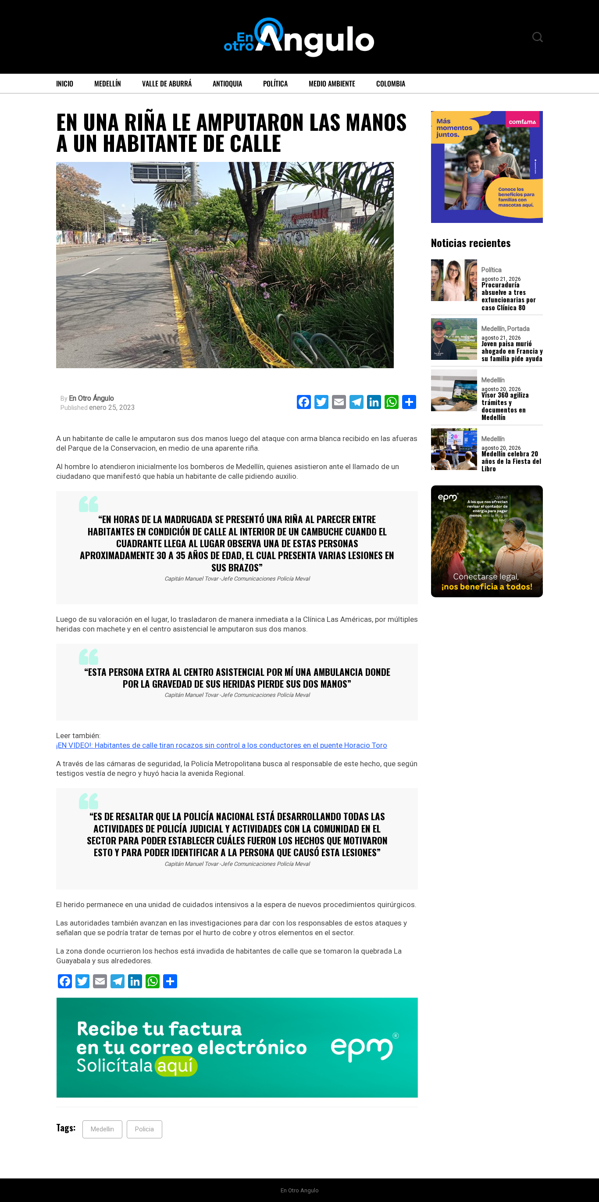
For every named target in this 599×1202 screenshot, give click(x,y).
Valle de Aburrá (167, 83)
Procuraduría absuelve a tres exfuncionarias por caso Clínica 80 (508, 295)
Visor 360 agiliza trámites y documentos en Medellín (505, 406)
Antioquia (227, 83)
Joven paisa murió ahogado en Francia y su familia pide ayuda (512, 350)
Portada (518, 328)
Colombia (390, 83)
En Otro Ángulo (91, 398)
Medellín (107, 83)
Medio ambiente (332, 83)
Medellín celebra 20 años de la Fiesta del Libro (511, 460)
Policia (144, 1129)
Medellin (102, 1129)
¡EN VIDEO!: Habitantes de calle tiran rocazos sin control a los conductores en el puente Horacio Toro (221, 745)
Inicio (64, 83)
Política (275, 83)
